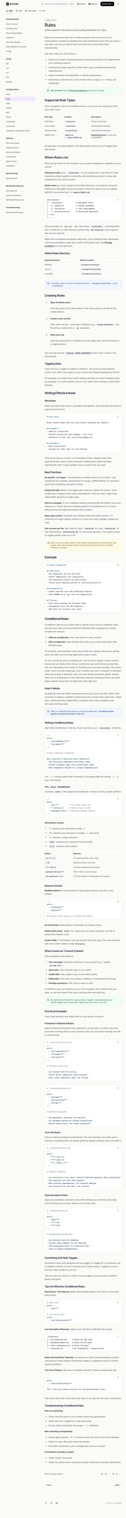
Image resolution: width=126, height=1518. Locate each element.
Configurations (50, 20)
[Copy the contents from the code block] (117, 199)
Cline (11, 11)
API (43, 11)
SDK (20, 11)
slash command (78, 353)
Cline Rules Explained (78, 90)
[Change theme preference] (118, 4)
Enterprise (32, 11)
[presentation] (83, 433)
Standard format (98, 135)
